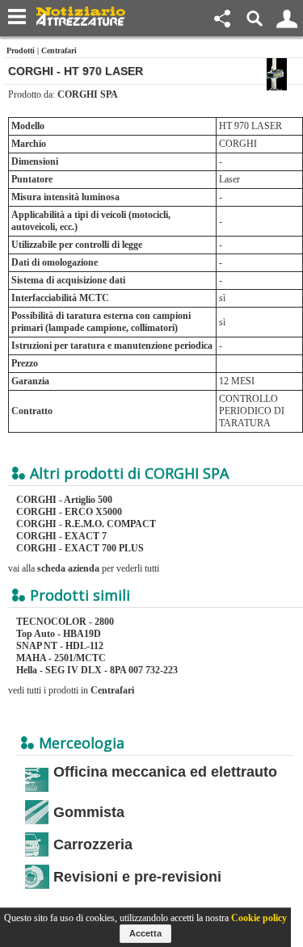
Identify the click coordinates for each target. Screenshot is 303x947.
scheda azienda (68, 568)
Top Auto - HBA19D (58, 633)
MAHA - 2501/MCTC (61, 658)
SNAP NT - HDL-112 (59, 646)
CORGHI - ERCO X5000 (69, 511)
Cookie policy (259, 918)
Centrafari (59, 50)
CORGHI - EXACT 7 (61, 536)
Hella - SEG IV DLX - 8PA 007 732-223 (97, 670)
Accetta (145, 933)
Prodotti (20, 50)
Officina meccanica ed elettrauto (165, 772)
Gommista (88, 812)
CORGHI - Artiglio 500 (64, 499)
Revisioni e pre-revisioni (137, 877)
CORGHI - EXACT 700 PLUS (80, 548)
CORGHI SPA (87, 94)
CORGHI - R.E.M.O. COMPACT (86, 524)
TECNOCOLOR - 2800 (65, 621)
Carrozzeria (93, 844)
